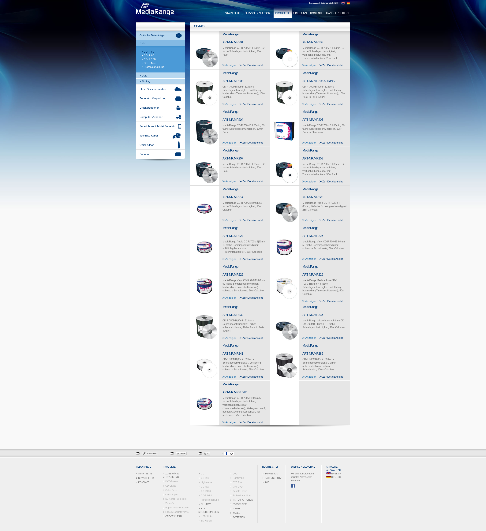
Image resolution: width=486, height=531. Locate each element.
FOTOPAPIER (240, 504)
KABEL (236, 513)
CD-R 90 (149, 55)
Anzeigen (231, 65)
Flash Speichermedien (153, 89)
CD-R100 (206, 491)
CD (143, 42)
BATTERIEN (239, 517)
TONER (237, 508)
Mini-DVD (238, 486)
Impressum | (314, 3)
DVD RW (237, 482)
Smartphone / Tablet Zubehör (157, 126)
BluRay (146, 81)
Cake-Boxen (171, 490)
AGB (336, 3)
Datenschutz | (327, 3)
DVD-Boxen (171, 481)
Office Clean (147, 144)
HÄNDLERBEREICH (338, 13)
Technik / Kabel (149, 135)
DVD (144, 75)
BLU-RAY (206, 504)
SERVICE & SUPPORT (258, 13)
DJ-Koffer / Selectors (175, 499)
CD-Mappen (171, 494)
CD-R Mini (150, 63)
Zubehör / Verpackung (153, 98)
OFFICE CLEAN (173, 516)
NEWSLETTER (146, 478)
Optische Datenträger (152, 35)
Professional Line (154, 66)
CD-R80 (205, 478)
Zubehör (169, 503)
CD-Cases (170, 485)
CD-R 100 (150, 59)
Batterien (145, 154)
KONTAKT (316, 13)
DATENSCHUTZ (273, 478)
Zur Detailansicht (252, 65)
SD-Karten (206, 520)
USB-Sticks (206, 516)
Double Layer (240, 491)
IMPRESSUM (272, 473)
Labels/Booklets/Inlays (177, 512)
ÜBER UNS (300, 13)
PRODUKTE (282, 13)
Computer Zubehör (151, 116)
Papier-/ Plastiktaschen (177, 507)
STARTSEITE (233, 13)
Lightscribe (206, 482)
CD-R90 (205, 486)
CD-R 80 (149, 51)
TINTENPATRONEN (243, 500)
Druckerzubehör (149, 107)
